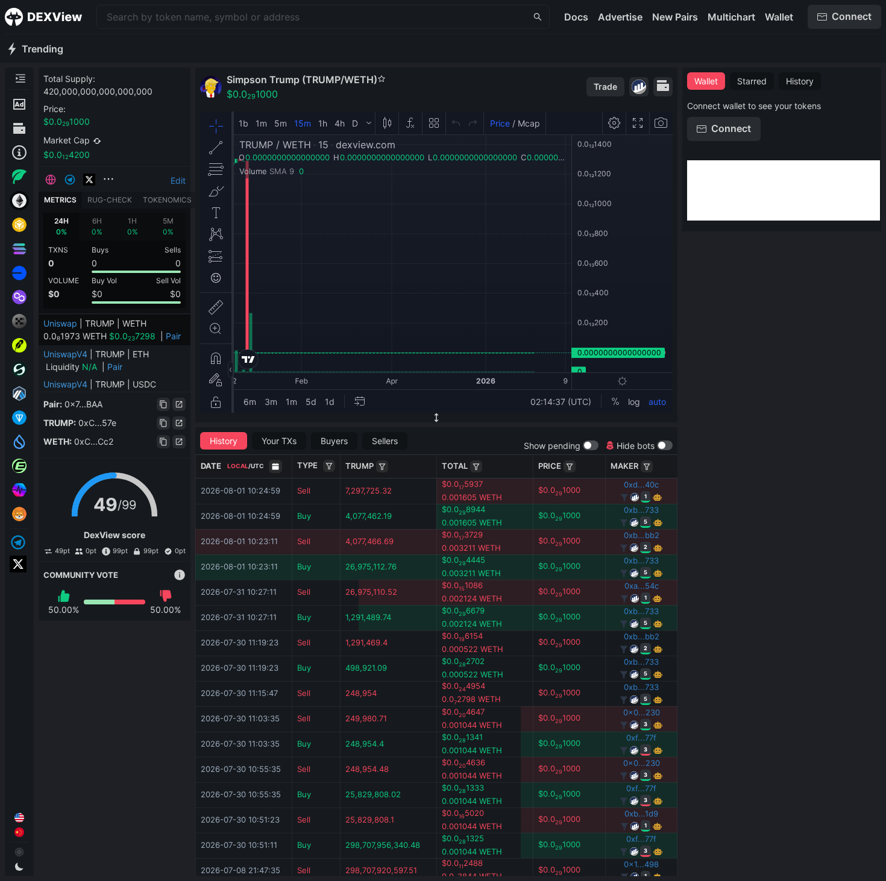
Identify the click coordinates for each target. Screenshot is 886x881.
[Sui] (19, 441)
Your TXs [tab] (279, 441)
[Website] (50, 179)
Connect (852, 16)
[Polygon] (19, 297)
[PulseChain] (19, 490)
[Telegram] (19, 542)
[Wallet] (19, 128)
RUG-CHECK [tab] (109, 199)
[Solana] (19, 249)
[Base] (19, 273)
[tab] (61, 226)
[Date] (275, 466)
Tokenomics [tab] (167, 199)
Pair (173, 336)
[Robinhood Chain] (19, 345)
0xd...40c (641, 484)
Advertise (620, 17)
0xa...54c (641, 586)
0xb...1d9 (641, 813)
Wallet (779, 17)
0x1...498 (641, 864)
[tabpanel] (114, 260)
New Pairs (675, 17)
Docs (576, 17)
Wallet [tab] (706, 81)
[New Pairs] (19, 176)
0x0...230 (641, 712)
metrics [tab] (60, 199)
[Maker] (647, 466)
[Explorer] (639, 86)
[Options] (329, 466)
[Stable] (19, 369)
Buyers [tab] (334, 441)
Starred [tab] (752, 81)
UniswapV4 (65, 354)
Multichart (731, 17)
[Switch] (97, 141)
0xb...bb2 (641, 535)
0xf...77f (641, 737)
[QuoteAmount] (476, 466)
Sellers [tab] (385, 441)
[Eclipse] (19, 465)
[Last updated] (19, 152)
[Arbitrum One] (19, 393)
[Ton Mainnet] (19, 417)
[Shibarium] (19, 514)
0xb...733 (641, 510)
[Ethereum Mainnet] (19, 200)
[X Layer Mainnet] (19, 321)
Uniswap (60, 323)
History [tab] (223, 441)
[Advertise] (19, 104)
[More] (108, 179)
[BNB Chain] (19, 224)
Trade (605, 86)
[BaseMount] (382, 466)
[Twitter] (19, 564)
